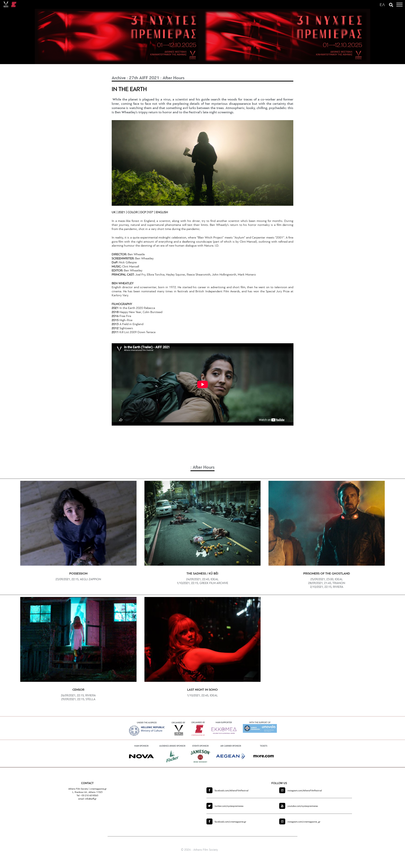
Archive (119, 78)
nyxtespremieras (229, 806)
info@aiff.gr (91, 799)
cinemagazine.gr (98, 789)
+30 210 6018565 (89, 795)
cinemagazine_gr (303, 822)
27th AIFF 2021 (144, 78)
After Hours (173, 78)
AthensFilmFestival (231, 791)
